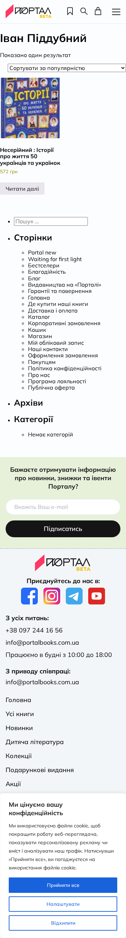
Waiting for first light (55, 258)
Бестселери (43, 265)
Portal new (42, 252)
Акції (13, 784)
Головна (39, 297)
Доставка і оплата (53, 310)
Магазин (40, 336)
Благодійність (47, 271)
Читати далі (22, 188)
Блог (34, 278)
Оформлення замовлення (63, 355)
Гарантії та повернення (60, 290)
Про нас (39, 374)
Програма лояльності (57, 381)
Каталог (39, 316)
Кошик (37, 329)
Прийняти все (63, 885)
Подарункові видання (40, 770)
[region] (63, 865)
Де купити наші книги (58, 303)
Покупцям (42, 361)
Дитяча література (35, 742)
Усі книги (20, 714)
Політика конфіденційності (65, 368)
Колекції (19, 756)
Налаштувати (63, 904)
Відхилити (63, 923)
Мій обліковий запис (56, 342)
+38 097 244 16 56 (34, 630)
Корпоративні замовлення (64, 323)
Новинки (19, 728)
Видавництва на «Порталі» (64, 284)
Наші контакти (48, 348)
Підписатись (63, 529)
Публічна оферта (51, 387)
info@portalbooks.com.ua (42, 642)
